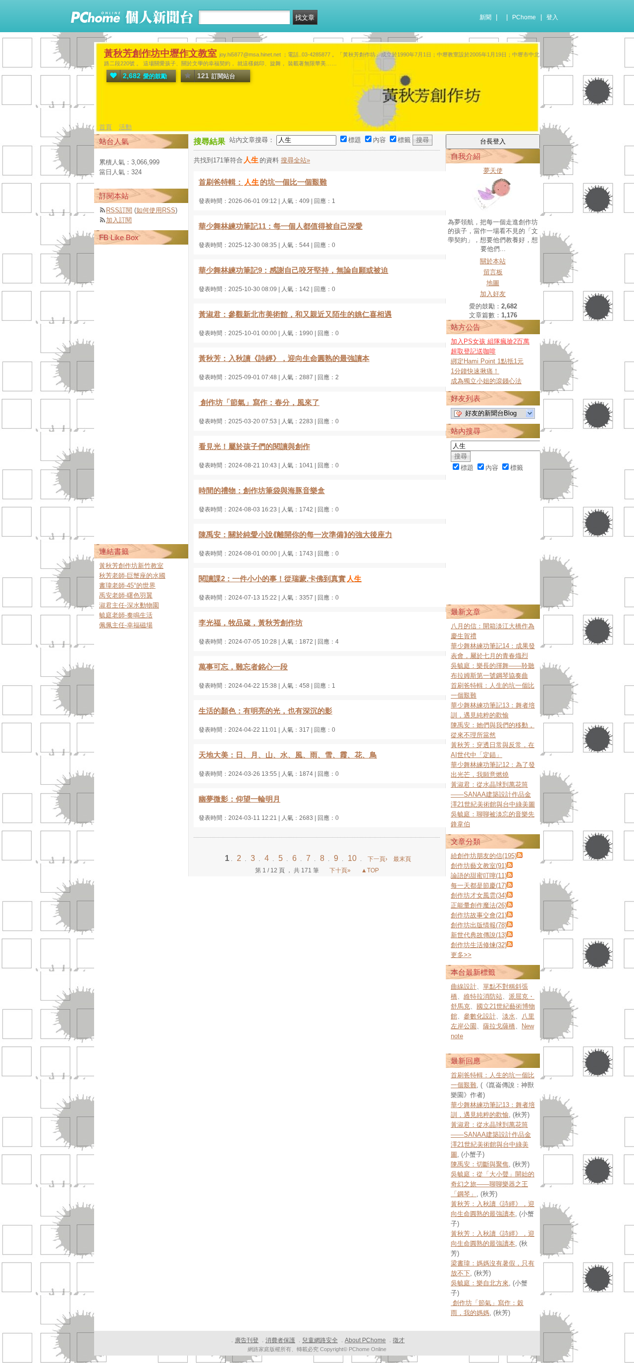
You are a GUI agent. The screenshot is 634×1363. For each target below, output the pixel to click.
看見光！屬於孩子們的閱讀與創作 (254, 446)
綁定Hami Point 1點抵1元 (487, 361)
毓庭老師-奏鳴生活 (126, 615)
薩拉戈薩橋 (499, 1026)
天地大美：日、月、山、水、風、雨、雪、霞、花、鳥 (288, 755)
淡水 (508, 1016)
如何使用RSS (155, 210)
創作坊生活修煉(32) (479, 945)
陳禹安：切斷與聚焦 (480, 1164)
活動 (125, 127)
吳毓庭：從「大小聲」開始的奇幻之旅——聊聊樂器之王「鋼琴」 (492, 1184)
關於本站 (493, 261)
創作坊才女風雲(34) (479, 895)
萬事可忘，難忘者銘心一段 (243, 666)
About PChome (365, 1340)
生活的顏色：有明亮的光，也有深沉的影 (265, 711)
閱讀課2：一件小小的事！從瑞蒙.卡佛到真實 (280, 578)
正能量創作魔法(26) (479, 905)
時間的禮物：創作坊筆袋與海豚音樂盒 (262, 490)
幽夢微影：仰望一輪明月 (239, 799)
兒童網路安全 (320, 1340)
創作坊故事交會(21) (479, 915)
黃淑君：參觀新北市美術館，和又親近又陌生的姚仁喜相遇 (295, 314)
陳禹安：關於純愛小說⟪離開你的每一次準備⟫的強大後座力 (295, 534)
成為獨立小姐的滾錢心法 (486, 381)
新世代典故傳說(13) (479, 935)
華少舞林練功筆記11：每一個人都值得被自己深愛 (281, 226)
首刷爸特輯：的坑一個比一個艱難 (263, 182)
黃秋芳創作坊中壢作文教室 (160, 53)
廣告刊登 (247, 1340)
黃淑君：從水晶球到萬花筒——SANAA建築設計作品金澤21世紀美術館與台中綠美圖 (493, 794)
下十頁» (340, 870)
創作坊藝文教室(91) (479, 865)
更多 (461, 955)
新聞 (485, 17)
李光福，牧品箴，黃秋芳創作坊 (251, 622)
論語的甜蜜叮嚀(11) (479, 875)
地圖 (492, 283)
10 (353, 858)
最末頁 (402, 859)
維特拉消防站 (483, 996)
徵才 (399, 1340)
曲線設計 (463, 986)
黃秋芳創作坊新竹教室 (131, 565)
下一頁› (378, 859)
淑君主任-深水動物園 (129, 605)
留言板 (493, 272)
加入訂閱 (119, 220)
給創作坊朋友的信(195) (484, 855)
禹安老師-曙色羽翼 (126, 595)
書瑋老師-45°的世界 (127, 585)
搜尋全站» (295, 160)
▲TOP (369, 870)
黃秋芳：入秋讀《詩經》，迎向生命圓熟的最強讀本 (284, 358)
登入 (552, 17)
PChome (524, 17)
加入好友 (493, 294)
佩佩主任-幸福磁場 (126, 625)
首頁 (105, 127)
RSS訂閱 (119, 210)
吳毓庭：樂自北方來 (480, 1283)
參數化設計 (480, 1016)
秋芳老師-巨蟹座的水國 (132, 575)
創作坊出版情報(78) (479, 925)
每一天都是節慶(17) (479, 885)
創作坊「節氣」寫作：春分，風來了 (259, 402)
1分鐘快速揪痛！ (475, 371)
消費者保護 (280, 1340)
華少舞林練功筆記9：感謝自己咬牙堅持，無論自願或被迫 (293, 270)
